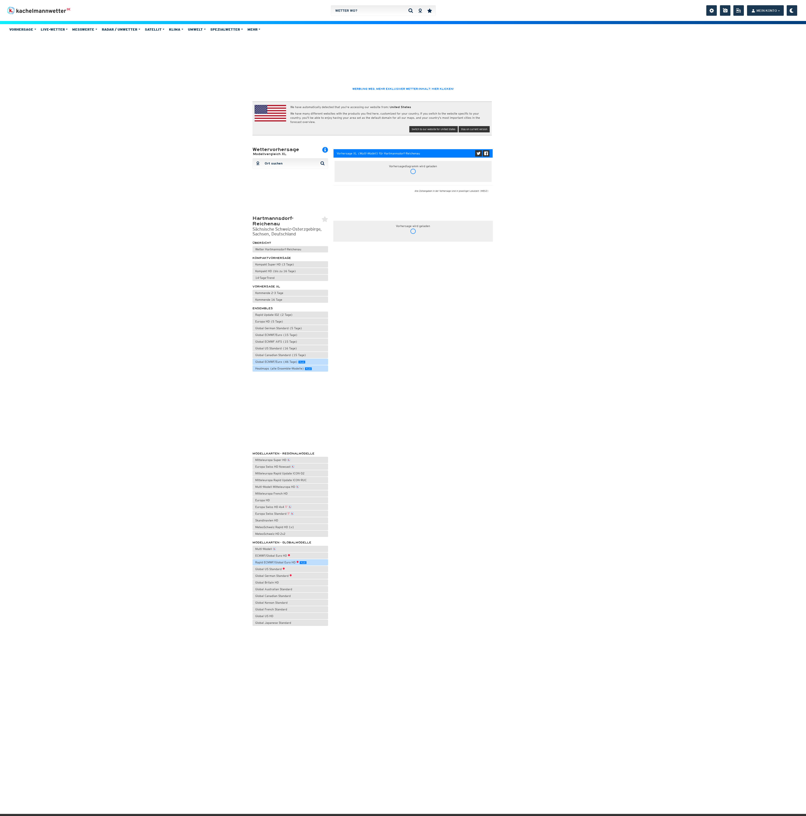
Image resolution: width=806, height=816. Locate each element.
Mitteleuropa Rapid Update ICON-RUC (281, 480)
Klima (175, 29)
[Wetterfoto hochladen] (725, 10)
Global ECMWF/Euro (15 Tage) (276, 335)
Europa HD (262, 500)
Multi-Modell (264, 549)
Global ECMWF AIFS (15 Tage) (276, 341)
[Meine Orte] (429, 10)
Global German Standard (272, 575)
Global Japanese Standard (273, 622)
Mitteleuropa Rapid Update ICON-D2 (280, 473)
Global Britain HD (267, 582)
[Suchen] (410, 10)
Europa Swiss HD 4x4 (270, 507)
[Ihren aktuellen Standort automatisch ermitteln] (420, 10)
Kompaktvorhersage (272, 258)
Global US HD (264, 616)
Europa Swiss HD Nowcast (273, 466)
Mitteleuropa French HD (271, 493)
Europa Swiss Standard (271, 513)
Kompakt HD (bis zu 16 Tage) (275, 271)
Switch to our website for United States (433, 129)
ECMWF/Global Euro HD (271, 555)
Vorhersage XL (266, 286)
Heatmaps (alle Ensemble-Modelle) (283, 368)
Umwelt (196, 29)
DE (69, 9)
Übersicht (262, 242)
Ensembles (263, 308)
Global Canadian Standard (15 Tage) (280, 355)
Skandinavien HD (266, 520)
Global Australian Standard (273, 589)
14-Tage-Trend (265, 277)
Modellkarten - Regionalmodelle (283, 453)
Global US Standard (269, 569)
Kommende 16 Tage (268, 299)
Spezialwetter (225, 29)
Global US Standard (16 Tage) (276, 348)
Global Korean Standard (271, 602)
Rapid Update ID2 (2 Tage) (274, 314)
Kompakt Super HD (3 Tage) (274, 264)
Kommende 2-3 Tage (269, 293)
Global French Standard (271, 609)
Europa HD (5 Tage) (269, 321)
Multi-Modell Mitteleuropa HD (275, 486)
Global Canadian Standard (273, 596)
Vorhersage (21, 29)
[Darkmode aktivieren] (792, 10)
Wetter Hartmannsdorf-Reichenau (278, 249)
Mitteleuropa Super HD (271, 460)
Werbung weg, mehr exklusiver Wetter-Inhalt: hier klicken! (403, 88)
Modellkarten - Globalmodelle (282, 542)
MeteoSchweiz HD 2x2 (270, 533)
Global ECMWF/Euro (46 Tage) (279, 361)
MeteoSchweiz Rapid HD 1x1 (274, 527)
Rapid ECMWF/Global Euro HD (280, 562)
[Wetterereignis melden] (738, 10)
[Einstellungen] (711, 10)
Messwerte (83, 29)
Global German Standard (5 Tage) (278, 328)
